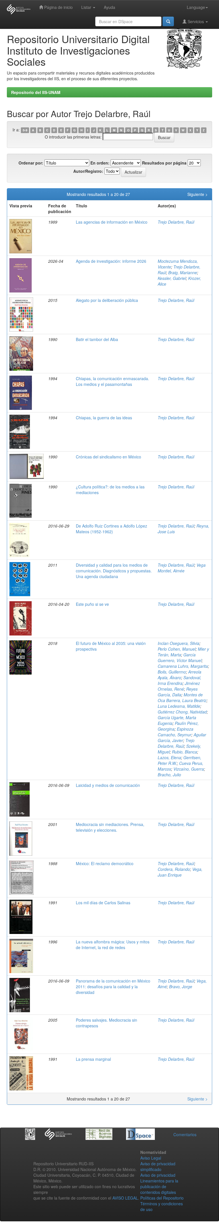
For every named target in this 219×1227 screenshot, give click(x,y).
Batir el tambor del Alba (97, 339)
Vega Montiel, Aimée (182, 568)
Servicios (195, 21)
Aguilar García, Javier (182, 737)
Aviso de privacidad (157, 1175)
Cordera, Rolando (174, 869)
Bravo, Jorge (180, 986)
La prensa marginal (93, 1059)
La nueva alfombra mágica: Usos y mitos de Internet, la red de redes (112, 944)
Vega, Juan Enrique (180, 872)
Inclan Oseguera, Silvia (178, 643)
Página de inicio (58, 7)
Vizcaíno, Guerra (188, 769)
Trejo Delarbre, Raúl (176, 222)
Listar (86, 7)
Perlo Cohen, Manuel (177, 649)
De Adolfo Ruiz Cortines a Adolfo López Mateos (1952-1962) (111, 528)
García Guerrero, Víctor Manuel (180, 657)
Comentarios (184, 1134)
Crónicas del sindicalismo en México (108, 457)
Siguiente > (197, 194)
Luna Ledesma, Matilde (179, 706)
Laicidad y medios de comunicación (108, 785)
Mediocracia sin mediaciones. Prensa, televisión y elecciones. (110, 827)
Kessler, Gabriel (172, 278)
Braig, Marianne (182, 272)
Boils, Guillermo (172, 672)
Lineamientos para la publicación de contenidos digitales (159, 1186)
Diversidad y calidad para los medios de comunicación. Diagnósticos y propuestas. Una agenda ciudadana (114, 570)
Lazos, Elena (169, 757)
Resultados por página (164, 163)
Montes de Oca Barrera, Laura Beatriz (182, 697)
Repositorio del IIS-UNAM (35, 92)
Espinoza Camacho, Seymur (175, 731)
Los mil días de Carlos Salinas (103, 902)
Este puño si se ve (92, 604)
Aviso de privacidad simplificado (157, 1166)
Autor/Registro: (88, 171)
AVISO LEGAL (125, 1198)
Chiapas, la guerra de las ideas (104, 417)
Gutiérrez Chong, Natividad (182, 712)
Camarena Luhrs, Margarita (183, 666)
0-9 (25, 130)
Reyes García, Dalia (178, 691)
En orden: (100, 163)
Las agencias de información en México (111, 222)
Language (196, 7)
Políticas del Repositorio (162, 1198)
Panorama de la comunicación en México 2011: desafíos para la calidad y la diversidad (113, 986)
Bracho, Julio (169, 774)
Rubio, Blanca (184, 752)
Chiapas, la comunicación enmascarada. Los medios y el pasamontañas (112, 381)
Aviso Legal (150, 1158)
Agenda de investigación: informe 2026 (111, 261)
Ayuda (109, 7)
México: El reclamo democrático (104, 863)
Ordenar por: (31, 163)
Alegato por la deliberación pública (107, 300)
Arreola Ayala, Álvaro (179, 674)
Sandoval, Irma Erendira (179, 680)
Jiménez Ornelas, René (179, 686)
